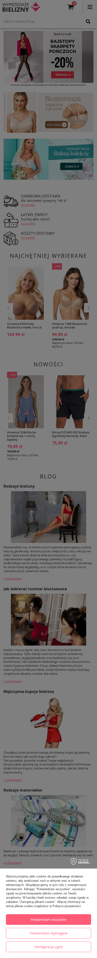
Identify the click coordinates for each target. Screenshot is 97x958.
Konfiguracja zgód (48, 947)
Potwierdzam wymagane (49, 933)
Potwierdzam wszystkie (48, 919)
